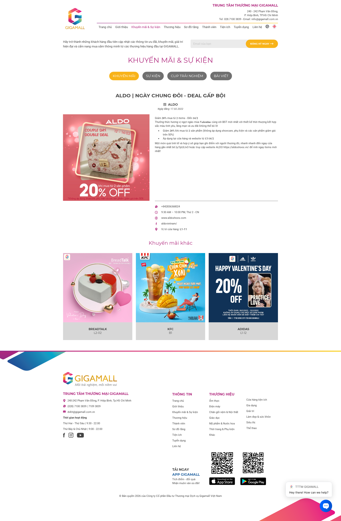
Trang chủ (105, 27)
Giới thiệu (121, 27)
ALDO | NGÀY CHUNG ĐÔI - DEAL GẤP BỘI (170, 96)
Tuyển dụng (241, 27)
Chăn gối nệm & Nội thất (223, 412)
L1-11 (183, 229)
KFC (170, 329)
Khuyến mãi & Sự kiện (145, 27)
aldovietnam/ (169, 223)
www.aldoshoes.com (173, 217)
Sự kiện (153, 76)
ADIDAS (243, 329)
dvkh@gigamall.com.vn (81, 412)
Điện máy (214, 406)
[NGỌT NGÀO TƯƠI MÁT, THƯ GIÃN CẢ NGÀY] (170, 287)
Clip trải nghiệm (187, 76)
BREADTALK (98, 329)
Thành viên (209, 27)
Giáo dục (214, 417)
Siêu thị (250, 422)
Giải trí (250, 411)
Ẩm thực (214, 400)
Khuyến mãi (124, 76)
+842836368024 (170, 206)
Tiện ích (225, 27)
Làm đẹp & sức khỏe (258, 416)
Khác (212, 434)
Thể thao (251, 428)
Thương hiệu (172, 27)
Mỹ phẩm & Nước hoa (222, 423)
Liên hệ (257, 27)
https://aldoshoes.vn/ (236, 147)
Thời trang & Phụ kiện (221, 429)
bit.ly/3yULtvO (180, 147)
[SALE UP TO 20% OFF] (243, 287)
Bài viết (221, 76)
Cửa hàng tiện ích (256, 399)
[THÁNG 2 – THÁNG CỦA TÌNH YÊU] (97, 287)
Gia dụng (251, 405)
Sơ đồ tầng (191, 27)
